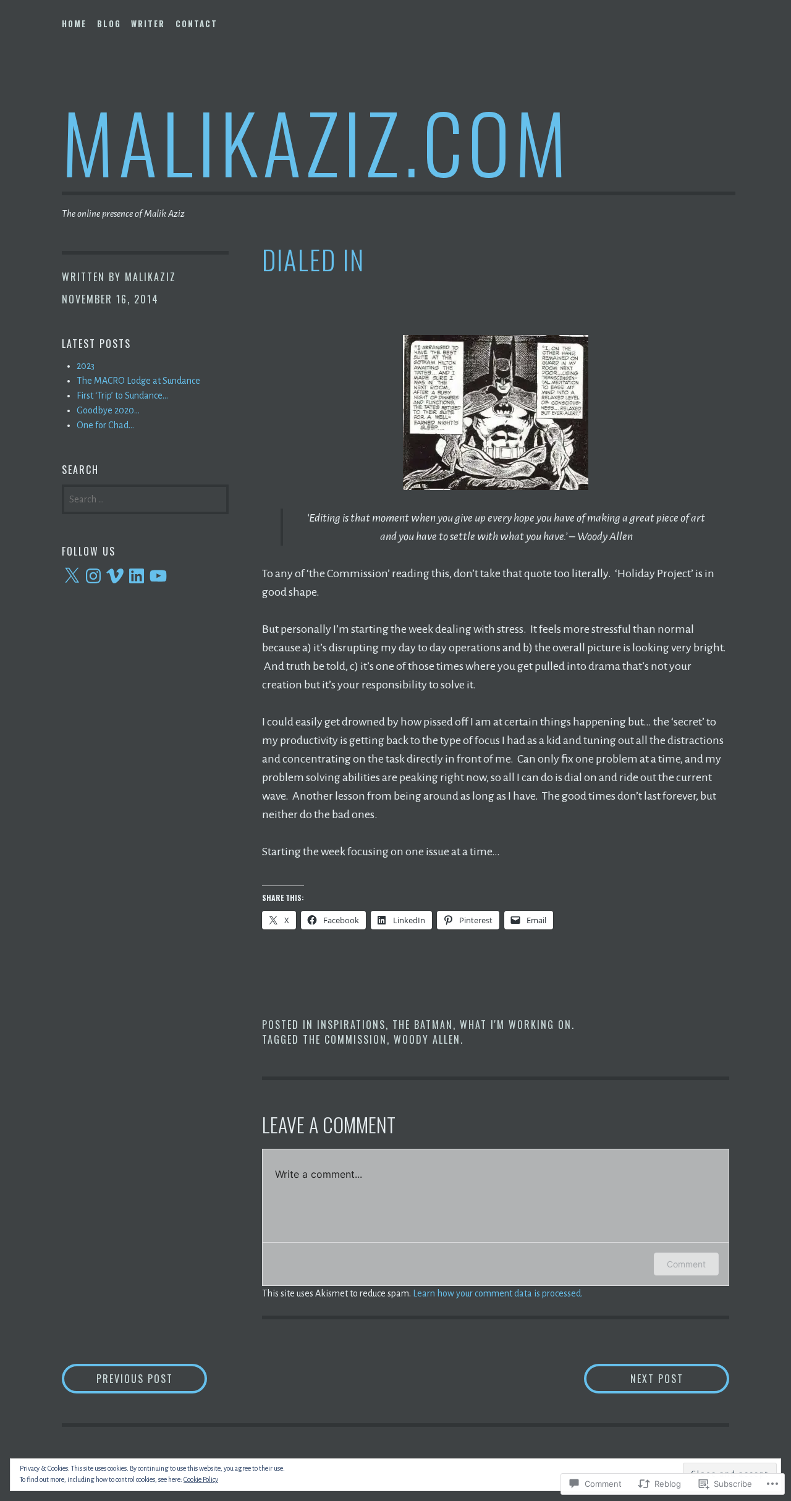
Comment (686, 1264)
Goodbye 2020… (108, 410)
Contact (197, 23)
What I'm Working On (516, 1024)
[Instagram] (93, 576)
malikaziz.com (317, 141)
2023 (86, 366)
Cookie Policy (201, 1479)
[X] (72, 576)
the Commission (345, 1039)
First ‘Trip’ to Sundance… (122, 395)
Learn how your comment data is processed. (498, 1293)
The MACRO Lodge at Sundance (138, 381)
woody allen (427, 1039)
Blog (109, 23)
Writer (148, 23)
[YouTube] (158, 576)
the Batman (422, 1024)
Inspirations (351, 1024)
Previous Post (117, 1378)
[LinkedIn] (136, 576)
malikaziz (150, 276)
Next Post (633, 1378)
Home (74, 23)
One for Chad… (105, 425)
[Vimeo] (115, 576)
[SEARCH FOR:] (145, 498)
